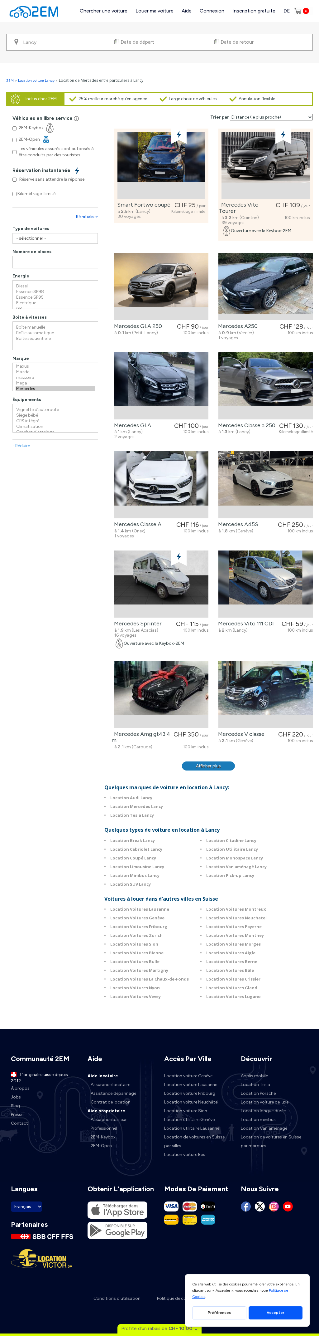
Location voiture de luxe (264, 1102)
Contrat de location (111, 1102)
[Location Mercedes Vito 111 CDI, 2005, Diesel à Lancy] (265, 584)
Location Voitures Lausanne (139, 909)
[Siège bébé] (55, 415)
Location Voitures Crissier (233, 979)
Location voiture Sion (185, 1110)
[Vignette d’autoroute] (55, 410)
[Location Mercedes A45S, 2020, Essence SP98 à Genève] (265, 484)
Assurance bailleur (109, 1119)
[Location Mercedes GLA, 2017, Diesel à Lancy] (161, 385)
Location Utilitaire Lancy (232, 849)
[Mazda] (55, 372)
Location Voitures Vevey (135, 996)
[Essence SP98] (55, 292)
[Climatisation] (55, 426)
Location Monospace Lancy (234, 858)
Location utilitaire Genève (189, 1119)
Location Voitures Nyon (135, 988)
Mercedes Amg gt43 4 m (141, 737)
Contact (19, 1123)
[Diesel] (55, 286)
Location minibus (258, 1119)
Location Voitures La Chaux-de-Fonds (149, 979)
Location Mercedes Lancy (136, 806)
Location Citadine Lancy (231, 840)
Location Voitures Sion (134, 944)
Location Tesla (255, 1084)
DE (286, 11)
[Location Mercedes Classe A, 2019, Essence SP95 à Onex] (161, 484)
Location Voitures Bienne (137, 953)
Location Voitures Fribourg (138, 926)
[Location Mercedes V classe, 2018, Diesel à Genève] (265, 694)
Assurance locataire (110, 1084)
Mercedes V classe (240, 734)
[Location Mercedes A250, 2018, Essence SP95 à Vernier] (265, 286)
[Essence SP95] (55, 297)
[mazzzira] (55, 377)
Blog (15, 1105)
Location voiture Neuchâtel (191, 1102)
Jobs (16, 1097)
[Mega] (55, 383)
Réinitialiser (87, 216)
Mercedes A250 (237, 326)
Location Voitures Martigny (139, 970)
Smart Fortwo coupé (142, 204)
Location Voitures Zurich (136, 935)
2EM (10, 80)
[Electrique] (55, 303)
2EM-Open (101, 1145)
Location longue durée (263, 1110)
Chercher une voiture (103, 11)
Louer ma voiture (155, 11)
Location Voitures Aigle (230, 953)
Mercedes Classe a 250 (245, 425)
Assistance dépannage (113, 1093)
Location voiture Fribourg (189, 1093)
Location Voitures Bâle (230, 970)
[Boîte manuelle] (55, 327)
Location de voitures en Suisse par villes (194, 1141)
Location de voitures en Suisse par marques (271, 1141)
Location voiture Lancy (36, 80)
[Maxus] (55, 366)
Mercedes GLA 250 (137, 326)
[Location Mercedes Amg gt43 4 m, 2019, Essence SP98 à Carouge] (161, 694)
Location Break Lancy (132, 840)
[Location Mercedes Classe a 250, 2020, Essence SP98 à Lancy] (265, 385)
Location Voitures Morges (233, 944)
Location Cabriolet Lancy (136, 849)
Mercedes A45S (237, 524)
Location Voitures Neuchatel (236, 918)
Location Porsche (258, 1093)
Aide (187, 11)
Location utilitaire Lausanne (191, 1128)
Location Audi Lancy (131, 797)
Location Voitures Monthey (235, 935)
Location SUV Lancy (130, 884)
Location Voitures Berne (231, 961)
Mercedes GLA (131, 425)
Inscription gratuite (253, 11)
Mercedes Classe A (136, 524)
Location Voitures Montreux (236, 909)
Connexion (212, 11)
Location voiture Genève (188, 1076)
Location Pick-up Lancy (230, 875)
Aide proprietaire (106, 1110)
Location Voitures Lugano (233, 996)
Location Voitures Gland (231, 988)
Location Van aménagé (264, 1128)
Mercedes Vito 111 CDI (245, 623)
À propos (20, 1088)
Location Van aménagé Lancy (236, 866)
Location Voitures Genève (137, 918)
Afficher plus (208, 766)
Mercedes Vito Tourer (239, 207)
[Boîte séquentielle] (55, 338)
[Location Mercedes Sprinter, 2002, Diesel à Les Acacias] (161, 584)
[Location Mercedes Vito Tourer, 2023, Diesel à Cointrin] (265, 165)
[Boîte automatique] (55, 333)
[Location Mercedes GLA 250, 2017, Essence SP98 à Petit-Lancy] (161, 286)
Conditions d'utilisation (116, 1298)
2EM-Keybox (103, 1137)
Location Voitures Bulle (135, 961)
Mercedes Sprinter (137, 623)
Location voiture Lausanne (190, 1084)
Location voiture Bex (184, 1154)
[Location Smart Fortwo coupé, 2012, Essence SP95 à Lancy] (161, 165)
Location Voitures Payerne (234, 926)
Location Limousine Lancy (137, 866)
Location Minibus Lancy (135, 875)
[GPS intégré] (55, 421)
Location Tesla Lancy (132, 815)
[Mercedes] (55, 389)
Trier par (219, 117)
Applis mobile (254, 1076)
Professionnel (104, 1128)
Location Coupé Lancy (133, 858)
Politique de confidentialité (183, 1298)
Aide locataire (103, 1076)
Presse (17, 1114)
